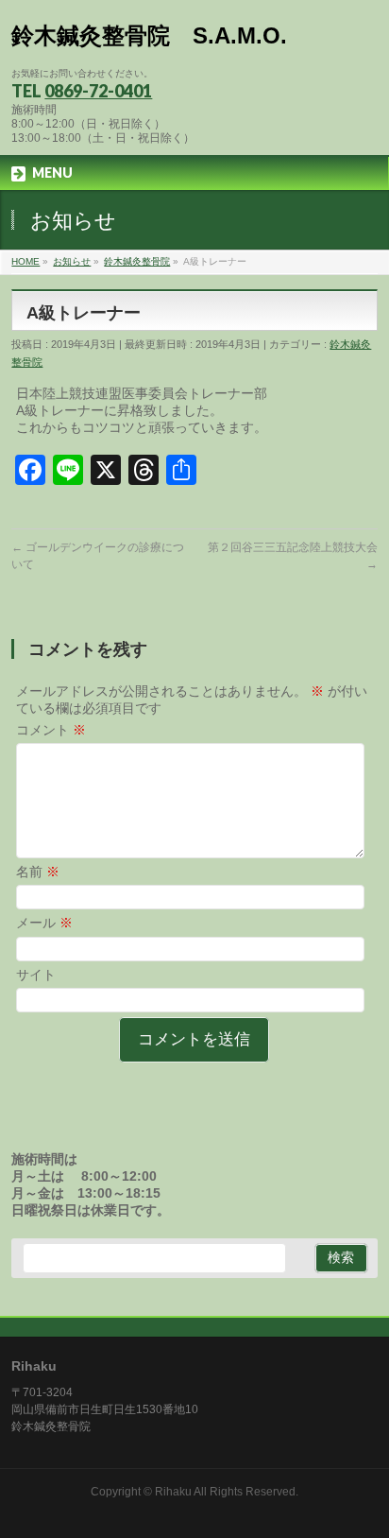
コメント (51, 729)
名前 (37, 871)
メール (44, 922)
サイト (36, 974)
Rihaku (173, 1491)
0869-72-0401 (98, 90)
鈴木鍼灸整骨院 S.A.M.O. (149, 35)
